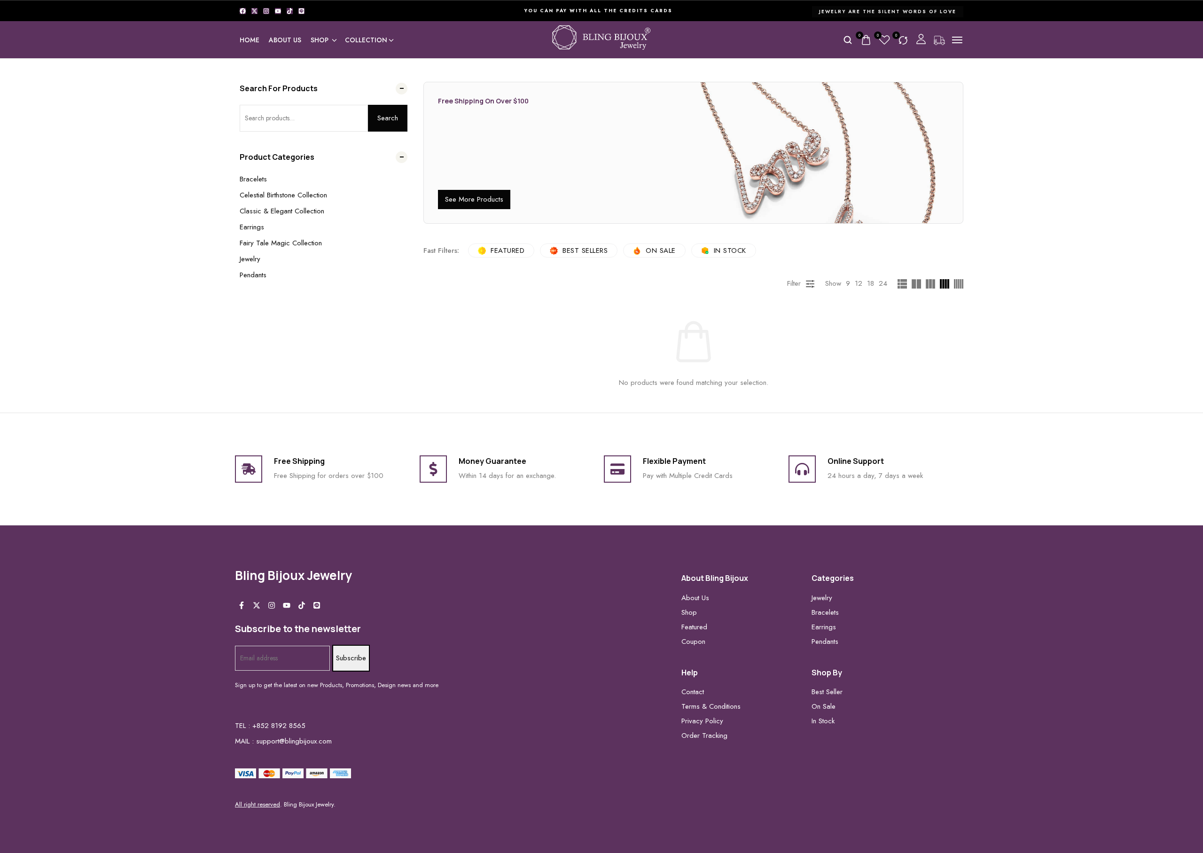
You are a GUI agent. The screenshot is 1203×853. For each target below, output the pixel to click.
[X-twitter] (254, 11)
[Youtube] (278, 11)
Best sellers (585, 250)
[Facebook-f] (241, 605)
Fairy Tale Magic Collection (281, 243)
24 (883, 283)
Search (387, 118)
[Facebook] (243, 11)
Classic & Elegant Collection (282, 211)
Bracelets (253, 179)
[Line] (301, 11)
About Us (285, 40)
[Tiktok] (290, 11)
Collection (366, 40)
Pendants (253, 275)
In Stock (730, 250)
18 (870, 283)
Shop (319, 40)
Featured (507, 250)
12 (858, 283)
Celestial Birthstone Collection (283, 195)
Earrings (252, 227)
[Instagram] (266, 11)
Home (249, 40)
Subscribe (351, 658)
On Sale (661, 250)
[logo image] (601, 39)
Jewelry (250, 259)
